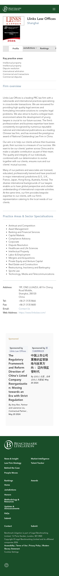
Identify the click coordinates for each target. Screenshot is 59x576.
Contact (8, 526)
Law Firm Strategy (12, 463)
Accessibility (9, 545)
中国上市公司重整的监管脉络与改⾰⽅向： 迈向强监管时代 (40, 363)
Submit (7, 518)
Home (7, 485)
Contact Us (24, 308)
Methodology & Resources (11, 501)
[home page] (12, 9)
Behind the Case (12, 468)
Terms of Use (21, 545)
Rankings (44, 48)
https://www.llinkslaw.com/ (32, 312)
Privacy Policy (35, 545)
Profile (16, 48)
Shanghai (33, 23)
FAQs (6, 514)
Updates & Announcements (11, 508)
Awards (34, 480)
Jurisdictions (10, 490)
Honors (7, 495)
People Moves (11, 473)
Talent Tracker (37, 463)
